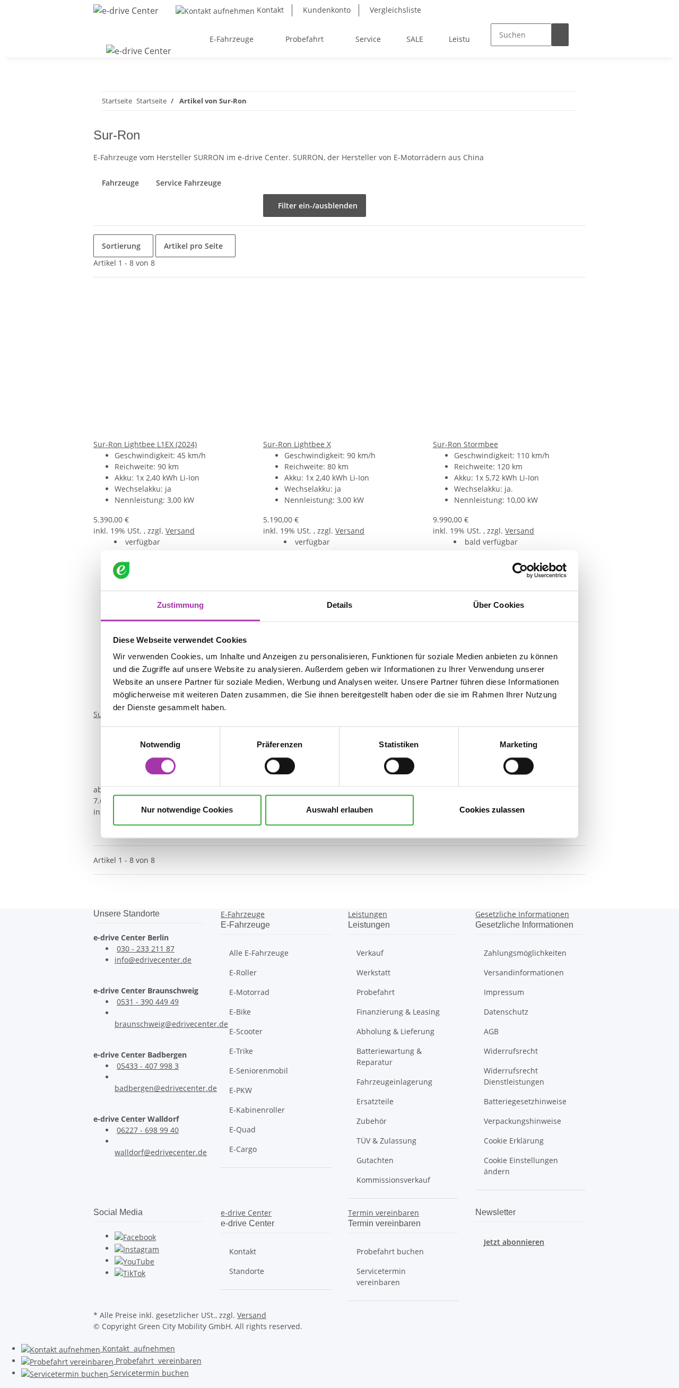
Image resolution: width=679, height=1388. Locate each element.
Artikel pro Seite (193, 246)
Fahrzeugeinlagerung (394, 1082)
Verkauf (370, 953)
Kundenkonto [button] (326, 10)
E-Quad (242, 1129)
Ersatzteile (375, 1101)
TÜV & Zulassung (386, 1141)
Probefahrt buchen (390, 1251)
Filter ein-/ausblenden (315, 205)
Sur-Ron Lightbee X (297, 444)
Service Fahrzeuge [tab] (188, 183)
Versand (180, 531)
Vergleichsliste (394, 10)
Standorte (246, 1271)
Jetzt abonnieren (514, 1242)
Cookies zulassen (492, 810)
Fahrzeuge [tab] (120, 183)
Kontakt (269, 10)
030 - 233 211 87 (146, 949)
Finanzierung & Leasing (398, 1012)
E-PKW (240, 1090)
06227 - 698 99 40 (148, 1130)
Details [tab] (340, 605)
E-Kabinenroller (257, 1110)
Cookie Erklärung (514, 1141)
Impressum (504, 992)
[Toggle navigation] (106, 30)
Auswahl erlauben (339, 810)
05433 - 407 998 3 (148, 1066)
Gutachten (375, 1160)
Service (148, 1373)
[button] (243, 914)
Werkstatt (373, 972)
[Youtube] (134, 1260)
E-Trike (241, 1051)
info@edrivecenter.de (153, 960)
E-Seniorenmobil (258, 1071)
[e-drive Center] (126, 10)
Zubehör (371, 1121)
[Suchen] (560, 34)
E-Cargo (243, 1149)
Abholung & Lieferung (395, 1031)
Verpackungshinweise (522, 1121)
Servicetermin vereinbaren (381, 1276)
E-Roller (243, 972)
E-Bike (240, 1012)
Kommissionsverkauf (393, 1180)
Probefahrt (375, 992)
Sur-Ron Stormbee (465, 444)
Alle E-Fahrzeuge (259, 953)
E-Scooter (246, 1031)
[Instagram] (137, 1248)
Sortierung (121, 246)
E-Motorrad (249, 992)
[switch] (280, 765)
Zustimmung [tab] (180, 605)
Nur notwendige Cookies (187, 810)
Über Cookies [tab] (498, 605)
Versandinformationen (524, 972)
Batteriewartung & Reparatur (389, 1056)
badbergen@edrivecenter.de (166, 1088)
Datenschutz (506, 1012)
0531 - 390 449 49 (148, 1002)
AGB (491, 1031)
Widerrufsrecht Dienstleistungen (514, 1076)
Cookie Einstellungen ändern (521, 1165)
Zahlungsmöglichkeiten (525, 953)
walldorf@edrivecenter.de (161, 1152)
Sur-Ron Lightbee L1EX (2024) (145, 444)
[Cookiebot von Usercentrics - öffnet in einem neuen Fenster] (520, 570)
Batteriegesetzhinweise (525, 1101)
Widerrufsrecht (511, 1051)
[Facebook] (135, 1236)
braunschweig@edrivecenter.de (171, 1024)
